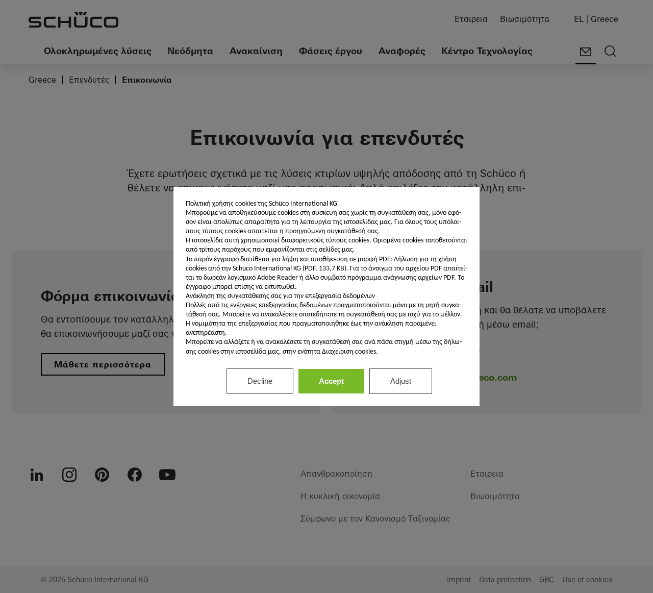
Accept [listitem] (331, 381)
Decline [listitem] (259, 381)
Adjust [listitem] (400, 381)
